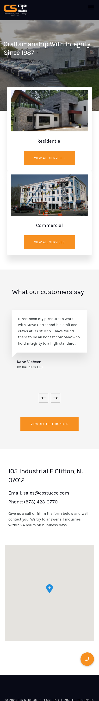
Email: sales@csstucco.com (38, 493)
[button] (49, 588)
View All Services (49, 158)
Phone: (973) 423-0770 (33, 502)
